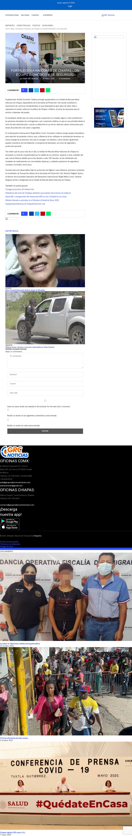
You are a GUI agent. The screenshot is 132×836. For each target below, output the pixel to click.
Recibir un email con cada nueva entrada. (23, 426)
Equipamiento (10, 204)
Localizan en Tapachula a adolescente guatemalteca (20, 644)
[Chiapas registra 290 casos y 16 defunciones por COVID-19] (66, 786)
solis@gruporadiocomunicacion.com (15, 482)
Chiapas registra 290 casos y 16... (13, 833)
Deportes (10, 26)
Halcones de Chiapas (24, 204)
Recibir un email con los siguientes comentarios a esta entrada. (32, 416)
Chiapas (35, 15)
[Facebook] (60, 6)
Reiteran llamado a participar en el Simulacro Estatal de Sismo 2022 (32, 200)
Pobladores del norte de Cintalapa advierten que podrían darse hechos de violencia (38, 193)
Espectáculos (23, 26)
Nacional (25, 15)
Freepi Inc (38, 536)
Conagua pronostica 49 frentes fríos (19, 189)
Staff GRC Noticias (30, 79)
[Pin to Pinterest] (42, 90)
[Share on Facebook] (31, 90)
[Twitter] (64, 6)
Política (36, 26)
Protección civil (39, 204)
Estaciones (47, 26)
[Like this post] (25, 90)
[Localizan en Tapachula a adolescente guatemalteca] (66, 597)
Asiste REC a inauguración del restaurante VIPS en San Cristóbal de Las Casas (36, 197)
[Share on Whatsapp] (48, 90)
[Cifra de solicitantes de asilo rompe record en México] (66, 691)
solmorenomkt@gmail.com (11, 486)
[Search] (125, 20)
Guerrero (47, 15)
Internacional (12, 15)
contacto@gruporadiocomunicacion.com (17, 505)
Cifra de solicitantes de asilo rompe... (14, 738)
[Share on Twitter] (36, 90)
